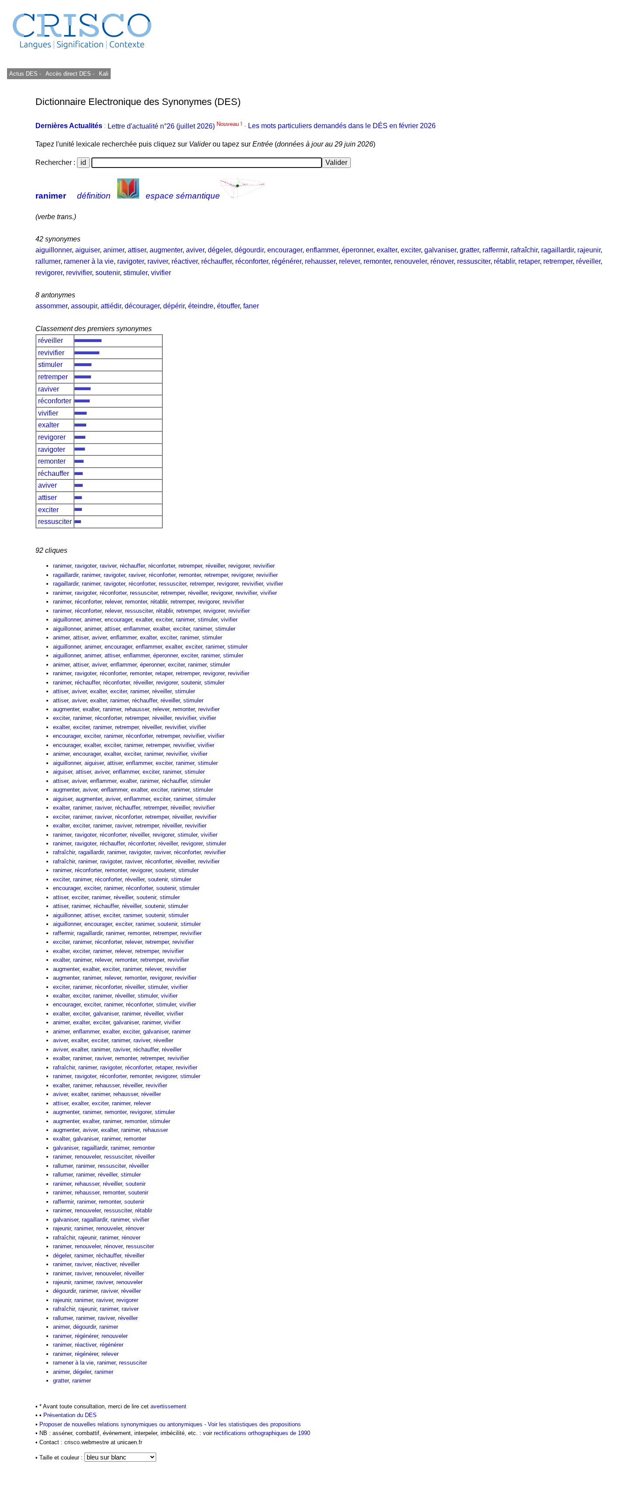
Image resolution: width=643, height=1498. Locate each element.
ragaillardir (557, 250)
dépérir (174, 306)
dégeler (219, 250)
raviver (157, 261)
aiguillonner (53, 250)
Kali (103, 73)
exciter (411, 250)
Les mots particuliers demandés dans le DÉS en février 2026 (342, 126)
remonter (377, 261)
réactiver (184, 261)
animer (113, 250)
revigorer (49, 272)
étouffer (228, 306)
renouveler (410, 261)
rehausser (320, 261)
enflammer (322, 250)
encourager (284, 250)
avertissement (168, 1406)
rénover (442, 261)
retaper (529, 261)
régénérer (286, 261)
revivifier (79, 272)
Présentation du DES (70, 1415)
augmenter (166, 250)
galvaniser (440, 250)
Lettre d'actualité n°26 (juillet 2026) (176, 126)
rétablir (504, 261)
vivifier (161, 272)
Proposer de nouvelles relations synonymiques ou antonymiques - (123, 1424)
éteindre (200, 306)
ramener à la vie (89, 261)
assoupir (84, 306)
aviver (195, 250)
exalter (387, 250)
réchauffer (216, 261)
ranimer (50, 195)
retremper (558, 261)
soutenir (107, 272)
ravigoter (130, 261)
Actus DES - (25, 73)
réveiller (588, 261)
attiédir (111, 306)
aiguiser (87, 250)
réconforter (251, 261)
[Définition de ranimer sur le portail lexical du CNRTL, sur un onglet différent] (128, 195)
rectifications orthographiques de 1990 (262, 1433)
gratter (469, 250)
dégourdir (249, 250)
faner (251, 306)
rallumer (47, 261)
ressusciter (473, 261)
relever (349, 261)
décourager (142, 306)
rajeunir (589, 250)
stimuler (135, 272)
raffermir (494, 250)
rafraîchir (524, 250)
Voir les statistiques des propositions (254, 1424)
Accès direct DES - (69, 73)
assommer (51, 306)
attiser (137, 250)
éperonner (357, 250)
